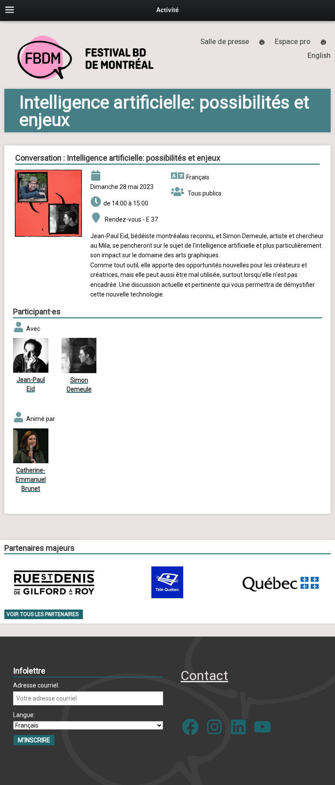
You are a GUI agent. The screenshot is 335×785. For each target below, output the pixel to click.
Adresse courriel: (36, 685)
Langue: (24, 714)
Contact (204, 675)
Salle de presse (224, 41)
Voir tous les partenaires (43, 614)
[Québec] (280, 582)
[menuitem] (319, 55)
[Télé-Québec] (167, 582)
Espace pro (293, 41)
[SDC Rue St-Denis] (54, 582)
